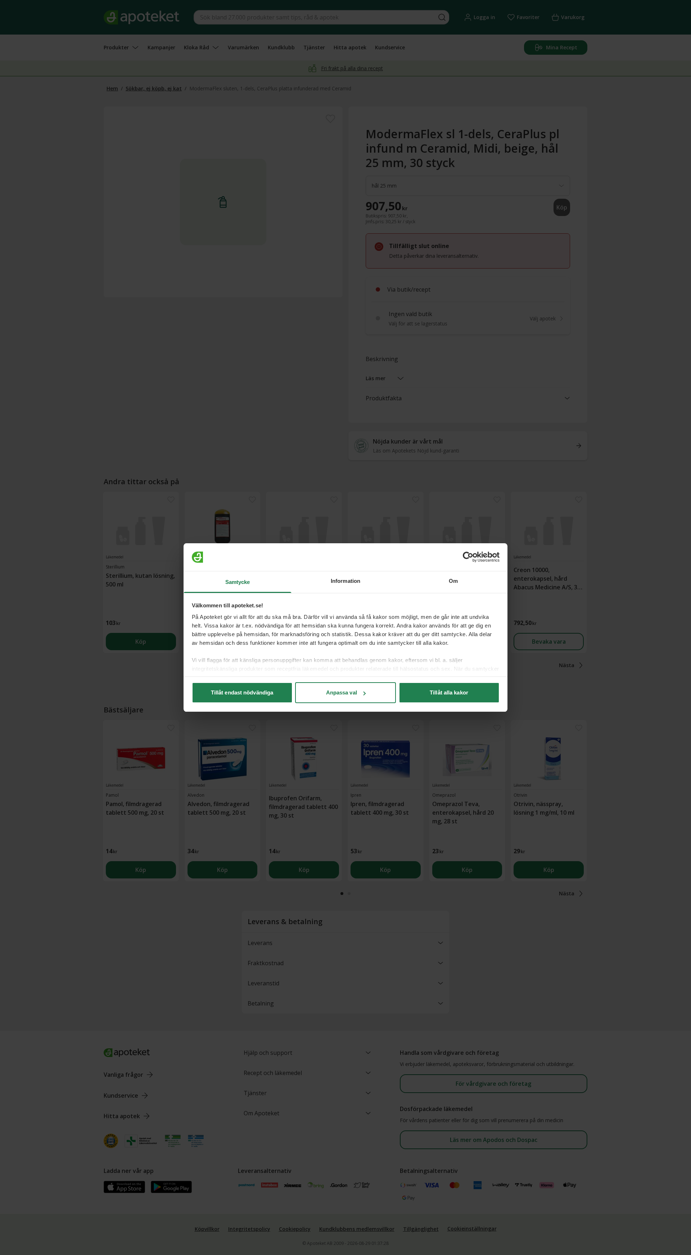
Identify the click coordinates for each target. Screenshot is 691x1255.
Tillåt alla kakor (449, 692)
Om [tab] (453, 581)
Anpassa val (341, 692)
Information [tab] (345, 581)
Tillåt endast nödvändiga (242, 692)
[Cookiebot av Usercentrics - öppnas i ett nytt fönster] (468, 557)
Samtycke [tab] (237, 582)
